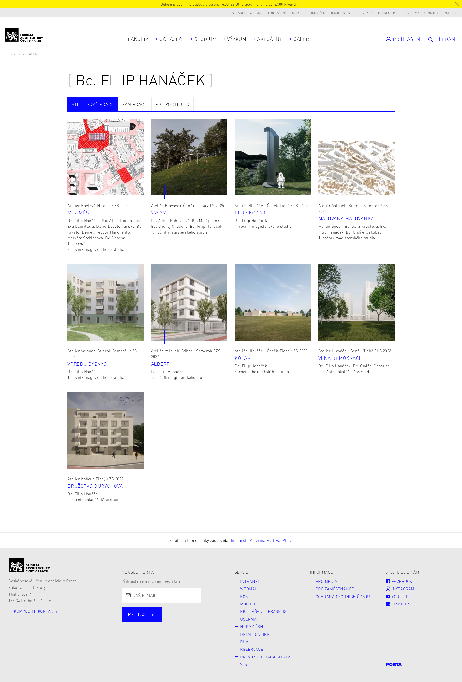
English (449, 13)
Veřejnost (138, 628)
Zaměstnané (173, 620)
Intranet (238, 13)
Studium (205, 39)
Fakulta (138, 39)
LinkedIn (401, 603)
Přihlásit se (142, 614)
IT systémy (411, 13)
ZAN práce (134, 104)
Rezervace (251, 649)
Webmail (257, 13)
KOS (244, 596)
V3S (243, 664)
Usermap (249, 619)
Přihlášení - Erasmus (285, 13)
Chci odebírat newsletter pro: (160, 611)
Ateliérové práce (93, 104)
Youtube (400, 596)
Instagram (402, 588)
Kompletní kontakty (36, 611)
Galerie (304, 39)
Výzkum (236, 39)
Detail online (341, 13)
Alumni (207, 620)
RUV (244, 641)
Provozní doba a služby (376, 13)
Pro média (326, 581)
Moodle (248, 603)
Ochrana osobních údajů (343, 596)
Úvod (15, 54)
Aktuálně (270, 39)
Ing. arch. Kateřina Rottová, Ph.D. (262, 540)
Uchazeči (172, 39)
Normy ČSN (317, 13)
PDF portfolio (172, 104)
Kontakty (430, 13)
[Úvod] (29, 565)
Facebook (401, 581)
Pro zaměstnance (335, 588)
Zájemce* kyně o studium (188, 628)
